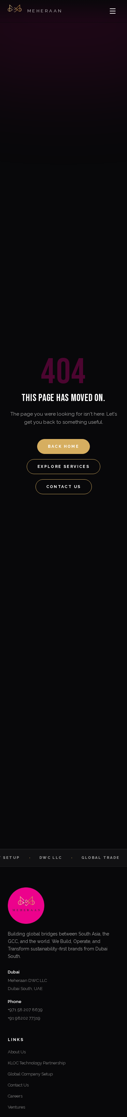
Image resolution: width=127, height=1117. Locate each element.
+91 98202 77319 (24, 1018)
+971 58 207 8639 (25, 1009)
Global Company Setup (30, 1074)
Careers (15, 1096)
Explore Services (63, 466)
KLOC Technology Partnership (36, 1063)
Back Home (63, 446)
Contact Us (63, 486)
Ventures (16, 1107)
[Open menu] (112, 11)
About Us (17, 1051)
